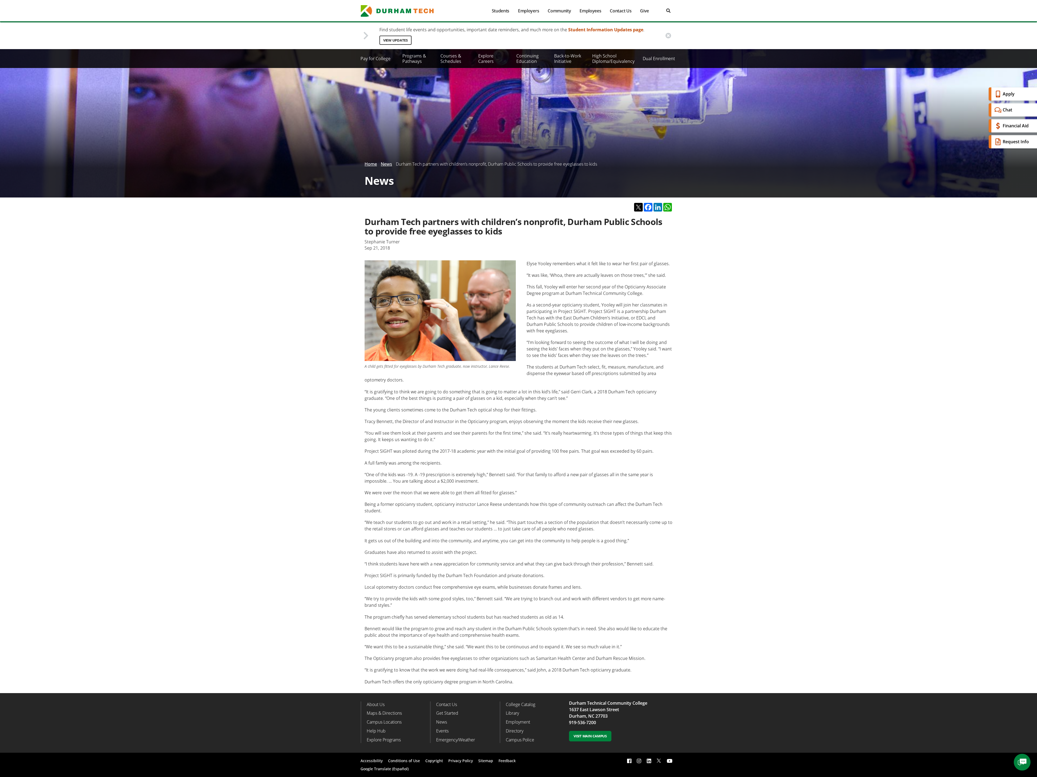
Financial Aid (1016, 126)
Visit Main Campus (590, 736)
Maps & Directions (384, 713)
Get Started (447, 713)
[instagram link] (639, 761)
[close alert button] (668, 36)
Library (512, 713)
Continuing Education (527, 58)
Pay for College (375, 59)
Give (644, 10)
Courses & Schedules (450, 58)
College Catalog (520, 704)
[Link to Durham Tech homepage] (401, 11)
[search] (668, 11)
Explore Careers (486, 58)
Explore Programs (384, 740)
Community (559, 10)
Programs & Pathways (414, 58)
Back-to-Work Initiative (567, 58)
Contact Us (620, 10)
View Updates (395, 40)
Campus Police (520, 740)
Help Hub (376, 731)
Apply (1009, 94)
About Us (376, 704)
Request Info (1016, 142)
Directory (514, 731)
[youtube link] (669, 761)
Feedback (507, 760)
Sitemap (485, 760)
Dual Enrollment (659, 59)
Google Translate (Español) (385, 768)
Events (442, 731)
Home (371, 164)
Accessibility (372, 760)
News (386, 164)
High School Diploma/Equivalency (613, 58)
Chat (1007, 110)
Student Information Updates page (605, 30)
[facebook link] (629, 761)
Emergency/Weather (455, 740)
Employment (518, 722)
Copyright (434, 760)
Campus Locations (384, 722)
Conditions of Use (404, 760)
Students (500, 10)
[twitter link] (659, 760)
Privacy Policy (460, 760)
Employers (528, 10)
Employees (590, 10)
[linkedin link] (649, 761)
